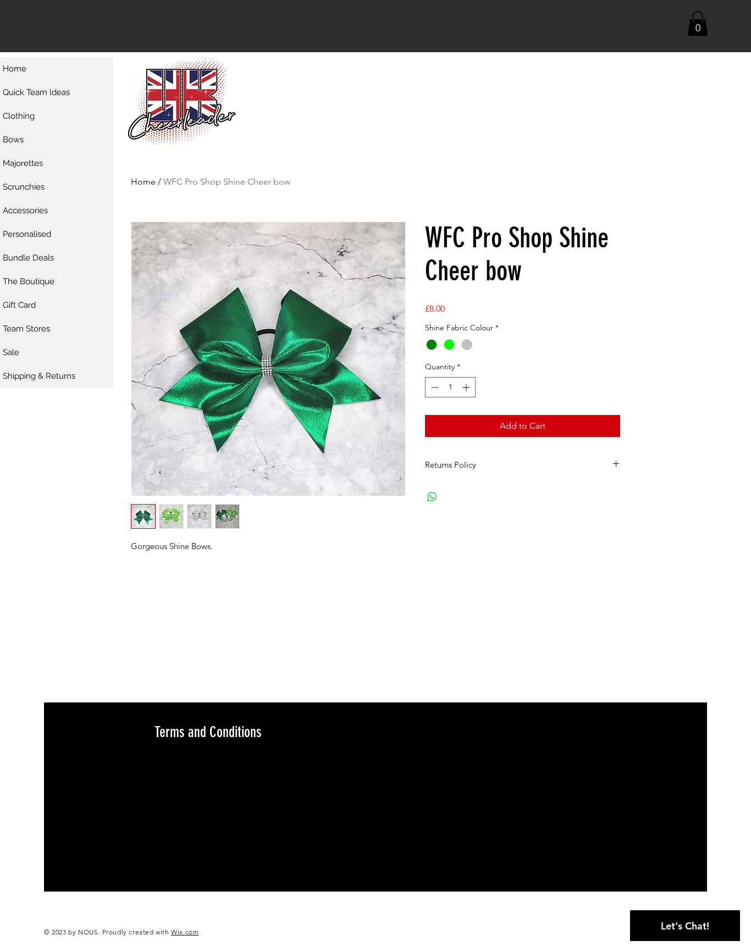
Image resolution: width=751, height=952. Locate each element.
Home (143, 181)
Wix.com (184, 932)
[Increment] (467, 387)
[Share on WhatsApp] (432, 496)
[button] (697, 23)
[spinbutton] (450, 387)
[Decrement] (433, 387)
